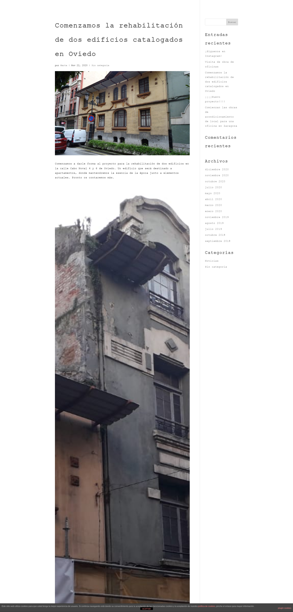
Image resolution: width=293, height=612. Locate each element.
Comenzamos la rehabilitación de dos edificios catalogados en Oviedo (219, 81)
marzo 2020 (213, 205)
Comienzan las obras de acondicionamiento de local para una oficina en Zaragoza (221, 116)
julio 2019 (213, 228)
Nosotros (211, 6)
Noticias (255, 6)
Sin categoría (100, 65)
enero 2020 (213, 211)
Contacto (276, 6)
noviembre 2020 (217, 175)
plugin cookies (284, 608)
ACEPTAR (146, 609)
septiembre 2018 (217, 240)
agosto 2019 (214, 223)
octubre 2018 (215, 234)
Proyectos (234, 6)
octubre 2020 (215, 181)
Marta (63, 65)
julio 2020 (213, 187)
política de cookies (206, 606)
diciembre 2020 (217, 169)
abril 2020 (213, 199)
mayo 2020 (212, 193)
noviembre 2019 (217, 217)
